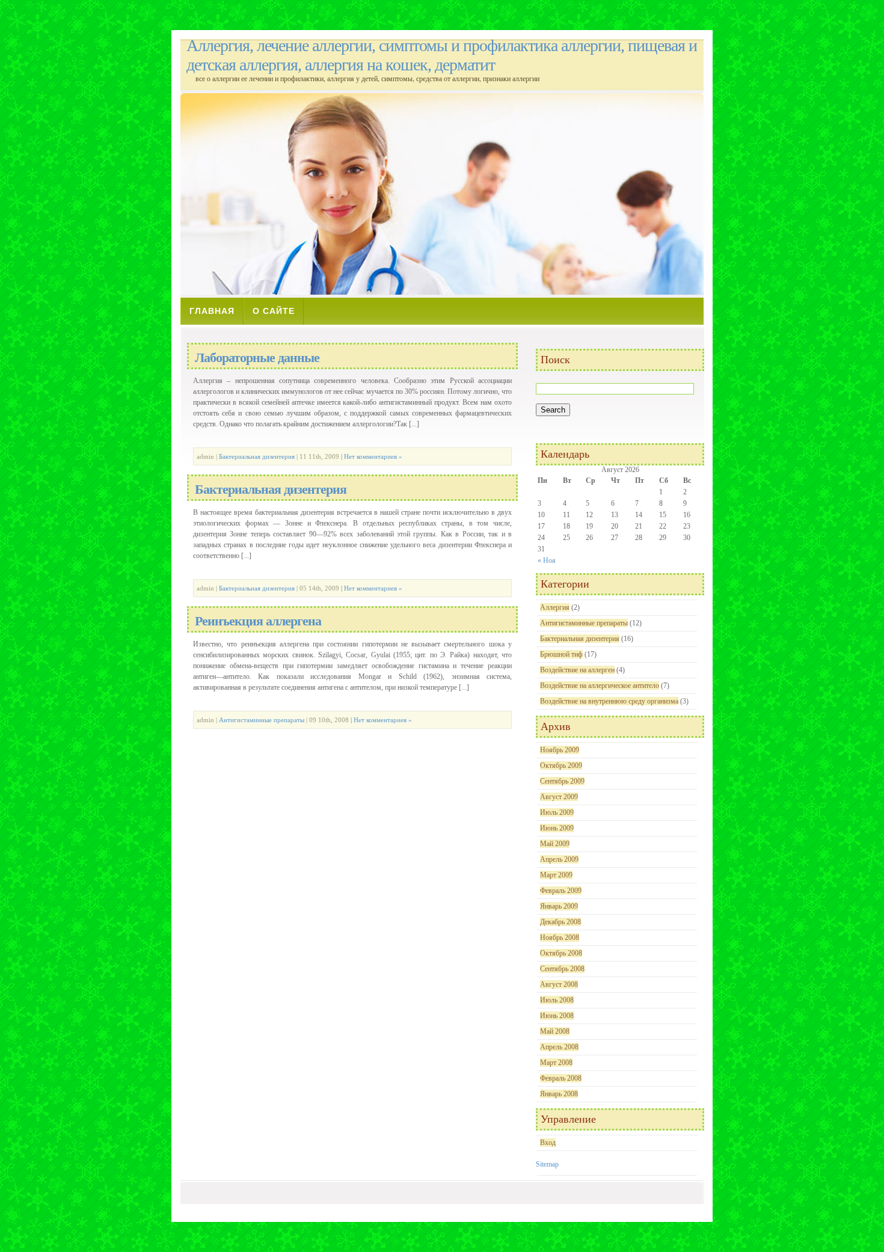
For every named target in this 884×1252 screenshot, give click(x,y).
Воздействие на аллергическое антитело (599, 685)
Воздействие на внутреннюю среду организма (609, 701)
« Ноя (547, 560)
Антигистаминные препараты (261, 719)
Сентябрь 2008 (562, 969)
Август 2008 (559, 984)
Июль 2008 (557, 1000)
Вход (548, 1142)
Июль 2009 (557, 812)
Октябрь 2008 (561, 953)
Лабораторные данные (257, 358)
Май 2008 (554, 1031)
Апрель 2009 (559, 859)
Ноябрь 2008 (559, 937)
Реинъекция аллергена (258, 621)
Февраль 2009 (561, 890)
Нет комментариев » (373, 456)
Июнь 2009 (557, 828)
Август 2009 (559, 797)
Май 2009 (554, 843)
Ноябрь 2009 (559, 750)
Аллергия (554, 607)
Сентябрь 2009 (562, 781)
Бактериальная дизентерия (257, 456)
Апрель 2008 (559, 1047)
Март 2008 (556, 1062)
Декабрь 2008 (560, 922)
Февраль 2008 (561, 1078)
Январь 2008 (559, 1094)
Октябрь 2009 (561, 765)
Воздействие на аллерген (577, 670)
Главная (212, 311)
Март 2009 (556, 875)
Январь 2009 (559, 906)
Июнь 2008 (557, 1015)
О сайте (274, 311)
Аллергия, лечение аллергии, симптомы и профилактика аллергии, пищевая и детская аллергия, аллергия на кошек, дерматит (441, 55)
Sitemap (547, 1164)
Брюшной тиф (561, 654)
